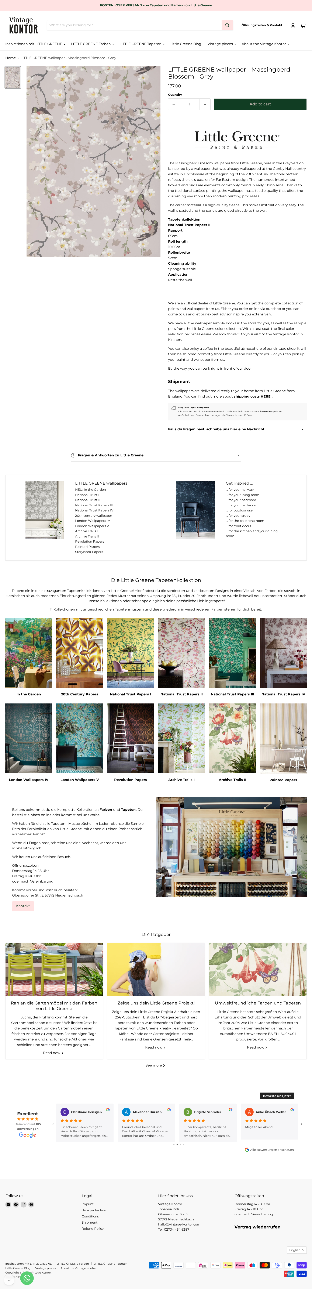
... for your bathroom (241, 505)
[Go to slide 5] (177, 1144)
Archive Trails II (87, 536)
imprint (88, 1204)
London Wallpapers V (92, 526)
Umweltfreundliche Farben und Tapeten (258, 1003)
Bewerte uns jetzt (277, 1096)
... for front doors (238, 526)
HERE (266, 396)
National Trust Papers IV (94, 510)
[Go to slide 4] (173, 1144)
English (294, 1250)
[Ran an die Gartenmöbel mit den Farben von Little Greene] (54, 969)
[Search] (227, 25)
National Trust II (87, 500)
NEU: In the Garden (90, 490)
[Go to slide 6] (180, 1144)
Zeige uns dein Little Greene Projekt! (156, 1003)
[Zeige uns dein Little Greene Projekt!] (156, 969)
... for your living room (242, 495)
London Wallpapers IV (92, 521)
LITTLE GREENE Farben (91, 44)
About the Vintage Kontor (264, 44)
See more (154, 1065)
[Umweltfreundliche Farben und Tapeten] (257, 969)
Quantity (175, 94)
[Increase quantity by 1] (205, 104)
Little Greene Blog (185, 44)
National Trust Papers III (94, 505)
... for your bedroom (241, 500)
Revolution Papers (89, 541)
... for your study (238, 516)
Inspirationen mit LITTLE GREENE (34, 44)
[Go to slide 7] (183, 1144)
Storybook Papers (89, 552)
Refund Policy (93, 1229)
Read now (52, 1053)
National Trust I (87, 495)
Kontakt (23, 906)
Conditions (90, 1216)
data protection (94, 1210)
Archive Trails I (86, 531)
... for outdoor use (239, 510)
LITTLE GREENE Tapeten (141, 44)
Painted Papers (87, 547)
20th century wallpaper (93, 516)
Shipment (89, 1222)
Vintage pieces (221, 44)
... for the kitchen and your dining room (252, 533)
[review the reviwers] (107, 1110)
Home (10, 58)
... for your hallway (240, 490)
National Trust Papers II (189, 225)
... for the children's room (245, 521)
